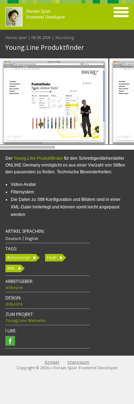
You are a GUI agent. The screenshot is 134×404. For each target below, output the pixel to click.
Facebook (10, 341)
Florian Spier (16, 37)
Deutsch (13, 238)
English (31, 238)
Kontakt (52, 362)
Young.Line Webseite (25, 320)
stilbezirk (14, 287)
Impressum (78, 362)
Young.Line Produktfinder (38, 158)
